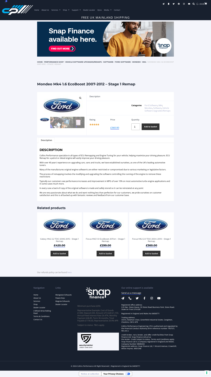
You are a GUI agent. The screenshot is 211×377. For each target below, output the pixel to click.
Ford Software (123, 62)
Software (108, 62)
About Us (45, 10)
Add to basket (150, 127)
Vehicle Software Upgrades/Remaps (83, 62)
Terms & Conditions (41, 316)
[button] (80, 98)
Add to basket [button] (59, 253)
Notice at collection (90, 374)
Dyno (99, 10)
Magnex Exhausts (62, 301)
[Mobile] (168, 4)
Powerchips (60, 298)
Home (36, 10)
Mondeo (136, 62)
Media (106, 10)
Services (54, 10)
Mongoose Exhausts (63, 295)
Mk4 (144, 62)
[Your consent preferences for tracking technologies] (206, 372)
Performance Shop (54, 62)
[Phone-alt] (130, 298)
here (69, 272)
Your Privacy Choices (113, 374)
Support (75, 10)
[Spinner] (197, 4)
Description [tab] (46, 140)
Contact (117, 10)
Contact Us (37, 319)
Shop (65, 10)
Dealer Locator (89, 10)
